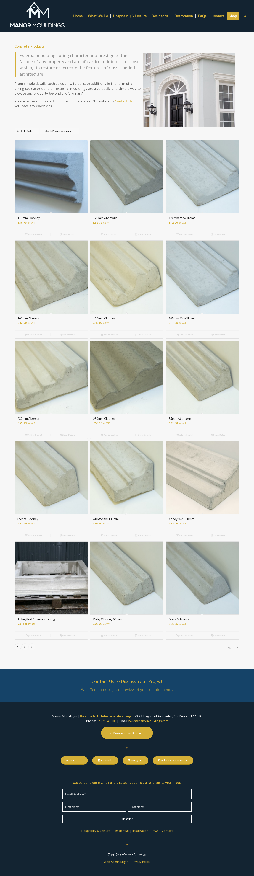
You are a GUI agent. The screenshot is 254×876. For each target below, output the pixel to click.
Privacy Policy (140, 862)
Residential (121, 831)
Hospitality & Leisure (95, 831)
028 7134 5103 (106, 721)
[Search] (245, 16)
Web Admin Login (116, 862)
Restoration (140, 831)
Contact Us (124, 101)
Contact (167, 831)
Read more (35, 635)
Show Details (68, 234)
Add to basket (35, 234)
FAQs (155, 831)
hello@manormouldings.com (148, 721)
